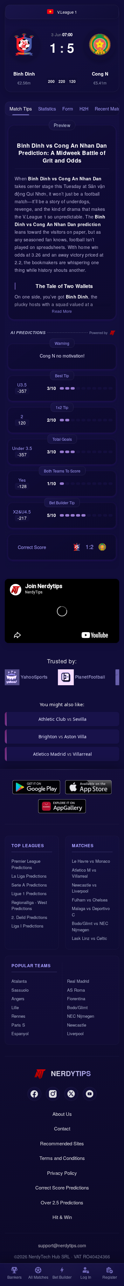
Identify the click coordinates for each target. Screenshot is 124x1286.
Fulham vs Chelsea (89, 900)
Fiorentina (76, 998)
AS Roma (76, 990)
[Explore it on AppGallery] (62, 806)
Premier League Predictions (25, 864)
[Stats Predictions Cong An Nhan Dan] (100, 44)
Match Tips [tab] (21, 108)
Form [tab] (67, 108)
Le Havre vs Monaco (91, 861)
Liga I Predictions (27, 926)
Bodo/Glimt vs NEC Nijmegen (90, 926)
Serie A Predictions (29, 885)
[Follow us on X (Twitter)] (71, 1094)
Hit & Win (62, 1217)
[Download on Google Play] (36, 787)
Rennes (18, 1016)
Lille (15, 1007)
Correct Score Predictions (62, 1187)
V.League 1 (67, 12)
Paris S (18, 1025)
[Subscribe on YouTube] (90, 1094)
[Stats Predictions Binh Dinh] (24, 44)
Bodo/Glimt (77, 1007)
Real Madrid (78, 981)
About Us (62, 1113)
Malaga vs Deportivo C (91, 911)
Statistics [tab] (47, 108)
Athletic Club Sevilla (62, 719)
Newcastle (76, 1025)
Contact (62, 1128)
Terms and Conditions (62, 1158)
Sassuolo (20, 990)
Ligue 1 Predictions (29, 893)
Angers (17, 998)
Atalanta (19, 981)
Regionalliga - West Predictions (29, 905)
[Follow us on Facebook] (34, 1094)
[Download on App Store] (89, 787)
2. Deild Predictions (29, 917)
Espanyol (20, 1033)
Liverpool (75, 1033)
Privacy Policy (62, 1172)
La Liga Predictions (29, 876)
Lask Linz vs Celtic (89, 938)
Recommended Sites (62, 1143)
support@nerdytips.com (62, 1245)
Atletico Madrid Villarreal (62, 754)
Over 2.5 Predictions (62, 1202)
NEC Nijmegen (80, 1016)
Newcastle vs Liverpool (84, 888)
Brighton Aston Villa (62, 736)
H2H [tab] (83, 108)
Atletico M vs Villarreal (84, 873)
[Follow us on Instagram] (53, 1094)
